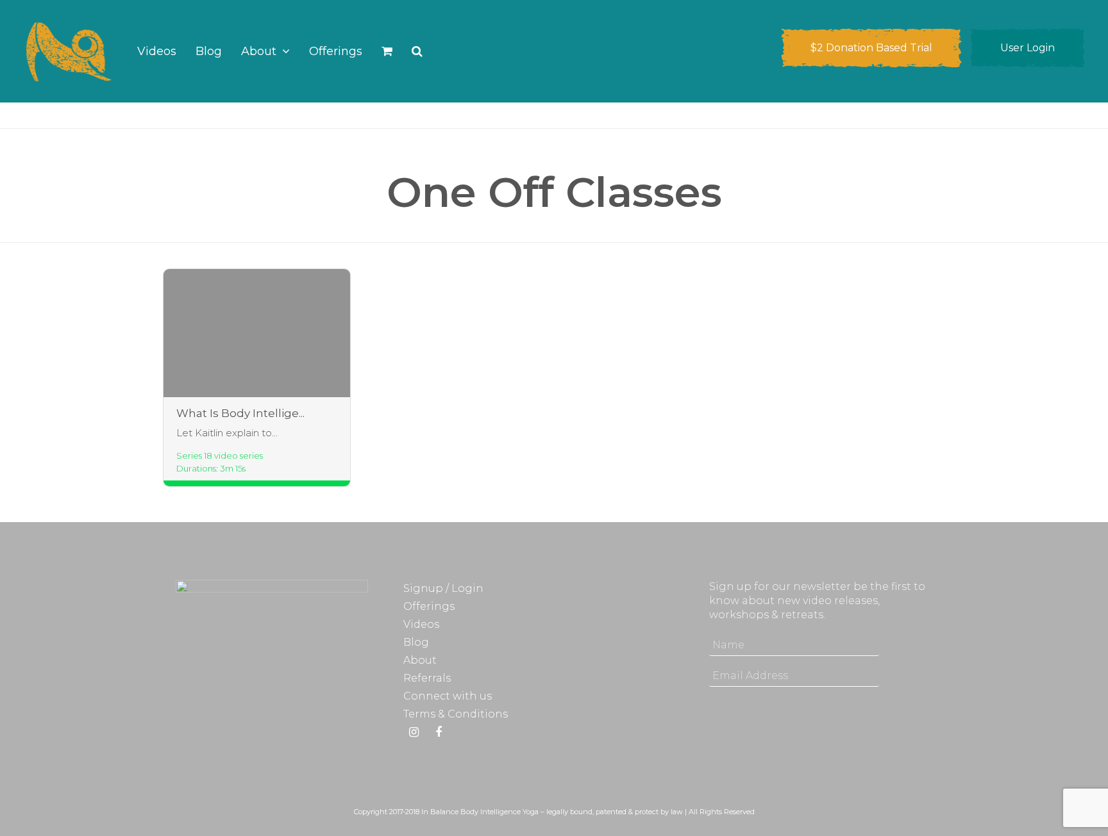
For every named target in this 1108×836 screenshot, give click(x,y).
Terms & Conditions (455, 714)
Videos (421, 624)
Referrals (427, 678)
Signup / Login (443, 588)
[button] (387, 51)
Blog (416, 642)
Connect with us (447, 696)
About (420, 660)
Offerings (429, 606)
